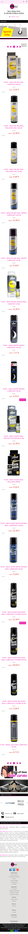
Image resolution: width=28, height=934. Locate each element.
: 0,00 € (14, 16)
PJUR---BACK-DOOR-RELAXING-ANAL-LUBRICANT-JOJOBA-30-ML (14, 702)
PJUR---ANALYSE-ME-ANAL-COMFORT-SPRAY (14, 83)
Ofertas (14, 912)
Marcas (14, 906)
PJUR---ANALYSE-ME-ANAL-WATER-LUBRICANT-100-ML (14, 214)
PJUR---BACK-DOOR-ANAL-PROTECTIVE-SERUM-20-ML (14, 437)
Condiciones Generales (14, 876)
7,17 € (14, 353)
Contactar (14, 884)
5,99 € (14, 177)
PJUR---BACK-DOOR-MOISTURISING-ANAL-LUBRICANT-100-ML (13, 524)
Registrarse (23, 2)
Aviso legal (14, 888)
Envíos (14, 878)
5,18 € (14, 265)
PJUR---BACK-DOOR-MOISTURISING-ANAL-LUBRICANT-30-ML (13, 568)
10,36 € (13, 220)
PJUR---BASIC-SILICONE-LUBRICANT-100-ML (14, 746)
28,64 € (13, 665)
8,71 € (14, 752)
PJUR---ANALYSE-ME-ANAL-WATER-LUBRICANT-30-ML (14, 259)
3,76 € (14, 396)
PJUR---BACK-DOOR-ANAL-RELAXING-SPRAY (14, 481)
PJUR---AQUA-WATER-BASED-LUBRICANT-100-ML (14, 346)
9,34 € (14, 90)
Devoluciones (14, 882)
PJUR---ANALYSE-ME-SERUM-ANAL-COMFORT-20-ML (14, 303)
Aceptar (11, 930)
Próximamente (14, 923)
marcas (14, 794)
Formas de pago (14, 880)
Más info (16, 930)
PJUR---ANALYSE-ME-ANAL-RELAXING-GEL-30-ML (14, 170)
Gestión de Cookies (14, 894)
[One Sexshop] (14, 6)
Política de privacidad (14, 890)
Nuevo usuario (14, 899)
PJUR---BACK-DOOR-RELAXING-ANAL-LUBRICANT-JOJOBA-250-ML (14, 659)
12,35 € (13, 133)
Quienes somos (14, 874)
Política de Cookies (14, 892)
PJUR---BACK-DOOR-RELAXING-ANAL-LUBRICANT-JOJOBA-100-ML (14, 613)
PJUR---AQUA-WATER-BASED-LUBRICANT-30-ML (14, 390)
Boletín (14, 901)
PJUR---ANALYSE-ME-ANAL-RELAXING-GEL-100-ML (14, 127)
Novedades (14, 917)
